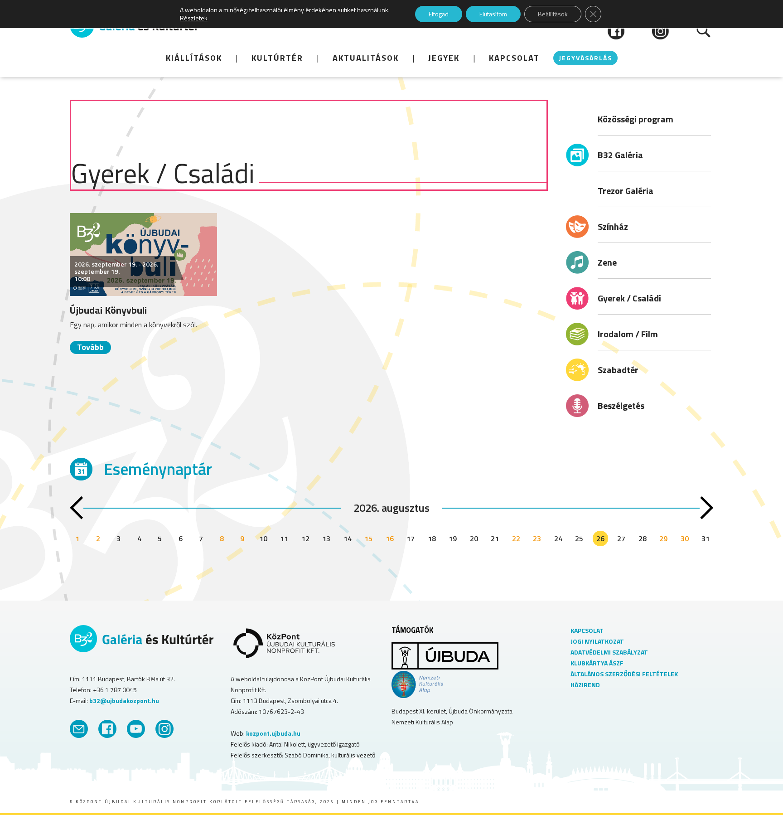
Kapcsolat (514, 58)
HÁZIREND (585, 684)
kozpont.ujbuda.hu (273, 733)
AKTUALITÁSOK (366, 58)
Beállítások (553, 14)
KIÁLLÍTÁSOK (194, 58)
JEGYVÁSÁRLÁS (585, 58)
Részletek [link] (194, 18)
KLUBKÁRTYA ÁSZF (597, 663)
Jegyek (443, 58)
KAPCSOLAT (587, 630)
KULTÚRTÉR (277, 58)
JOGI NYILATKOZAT (597, 641)
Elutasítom (493, 14)
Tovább (90, 347)
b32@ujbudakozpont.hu (124, 700)
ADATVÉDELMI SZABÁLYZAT (609, 652)
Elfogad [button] (439, 14)
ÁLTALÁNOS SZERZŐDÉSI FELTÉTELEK (624, 674)
